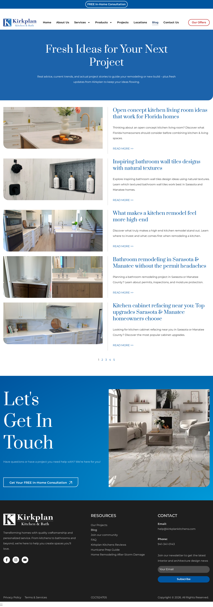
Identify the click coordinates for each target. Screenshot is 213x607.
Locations (140, 22)
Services (80, 22)
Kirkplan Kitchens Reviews (108, 544)
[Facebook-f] (6, 559)
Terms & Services (36, 597)
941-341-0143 (166, 544)
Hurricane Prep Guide (105, 549)
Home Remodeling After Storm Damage (118, 554)
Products (101, 22)
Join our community (104, 534)
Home (47, 22)
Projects (123, 22)
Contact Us (171, 22)
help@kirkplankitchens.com (177, 528)
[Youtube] (25, 559)
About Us (62, 22)
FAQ (93, 539)
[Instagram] (15, 559)
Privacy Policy (12, 597)
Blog (155, 22)
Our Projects (99, 525)
